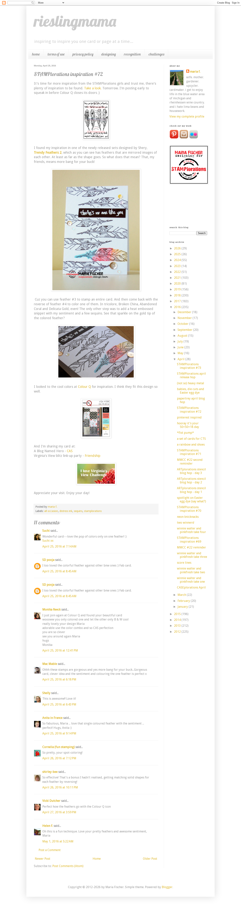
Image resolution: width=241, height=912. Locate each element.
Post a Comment (50, 850)
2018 (178, 295)
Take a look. (92, 88)
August (183, 335)
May (181, 353)
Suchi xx (47, 540)
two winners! (185, 522)
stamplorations (93, 511)
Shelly (46, 693)
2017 (178, 301)
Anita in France (52, 718)
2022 (178, 272)
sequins (78, 511)
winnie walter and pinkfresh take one (191, 579)
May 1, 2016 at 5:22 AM (57, 841)
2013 (178, 625)
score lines (184, 562)
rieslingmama (75, 21)
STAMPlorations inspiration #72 (189, 409)
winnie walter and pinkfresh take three (192, 555)
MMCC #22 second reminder (190, 461)
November (185, 318)
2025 (178, 254)
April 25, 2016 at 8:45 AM (59, 571)
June (181, 347)
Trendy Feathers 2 (48, 152)
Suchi (46, 530)
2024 (178, 260)
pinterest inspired (189, 417)
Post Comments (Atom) (67, 866)
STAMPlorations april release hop (191, 375)
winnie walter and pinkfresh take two (191, 570)
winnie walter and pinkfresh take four (191, 530)
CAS (69, 451)
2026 (178, 248)
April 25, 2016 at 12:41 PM (60, 650)
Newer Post (42, 858)
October (183, 324)
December (185, 312)
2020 (178, 283)
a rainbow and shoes (191, 444)
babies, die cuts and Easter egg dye (190, 390)
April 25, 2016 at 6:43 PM (59, 704)
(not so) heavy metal (190, 383)
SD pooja (48, 560)
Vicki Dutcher (51, 801)
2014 (178, 620)
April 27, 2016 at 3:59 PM (59, 812)
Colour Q (84, 387)
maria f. (195, 71)
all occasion (51, 511)
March (182, 595)
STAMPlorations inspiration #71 (189, 452)
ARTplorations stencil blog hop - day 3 (191, 471)
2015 (178, 614)
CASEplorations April (191, 587)
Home (97, 858)
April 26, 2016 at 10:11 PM (60, 787)
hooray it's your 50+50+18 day (188, 425)
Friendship (92, 456)
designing (108, 54)
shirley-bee (50, 772)
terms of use (56, 54)
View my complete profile (186, 116)
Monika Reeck (51, 609)
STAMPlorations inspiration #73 (189, 366)
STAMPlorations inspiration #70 (189, 509)
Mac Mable (49, 664)
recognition (132, 54)
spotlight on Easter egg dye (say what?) (191, 499)
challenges (156, 54)
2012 (178, 631)
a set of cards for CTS (191, 438)
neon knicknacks (188, 517)
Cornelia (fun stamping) (58, 747)
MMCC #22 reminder (191, 547)
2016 (178, 307)
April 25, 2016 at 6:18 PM (59, 679)
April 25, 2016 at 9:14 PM (59, 733)
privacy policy (82, 54)
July (181, 341)
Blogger (167, 887)
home (36, 54)
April (181, 359)
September (185, 330)
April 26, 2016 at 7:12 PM (59, 758)
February (184, 601)
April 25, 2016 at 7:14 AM (59, 546)
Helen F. (47, 826)
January (183, 606)
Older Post (150, 858)
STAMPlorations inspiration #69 (189, 539)
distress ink (65, 511)
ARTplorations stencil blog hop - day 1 (191, 490)
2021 (178, 277)
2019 (178, 289)
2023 (178, 266)
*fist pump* (185, 432)
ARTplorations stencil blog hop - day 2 (191, 480)
